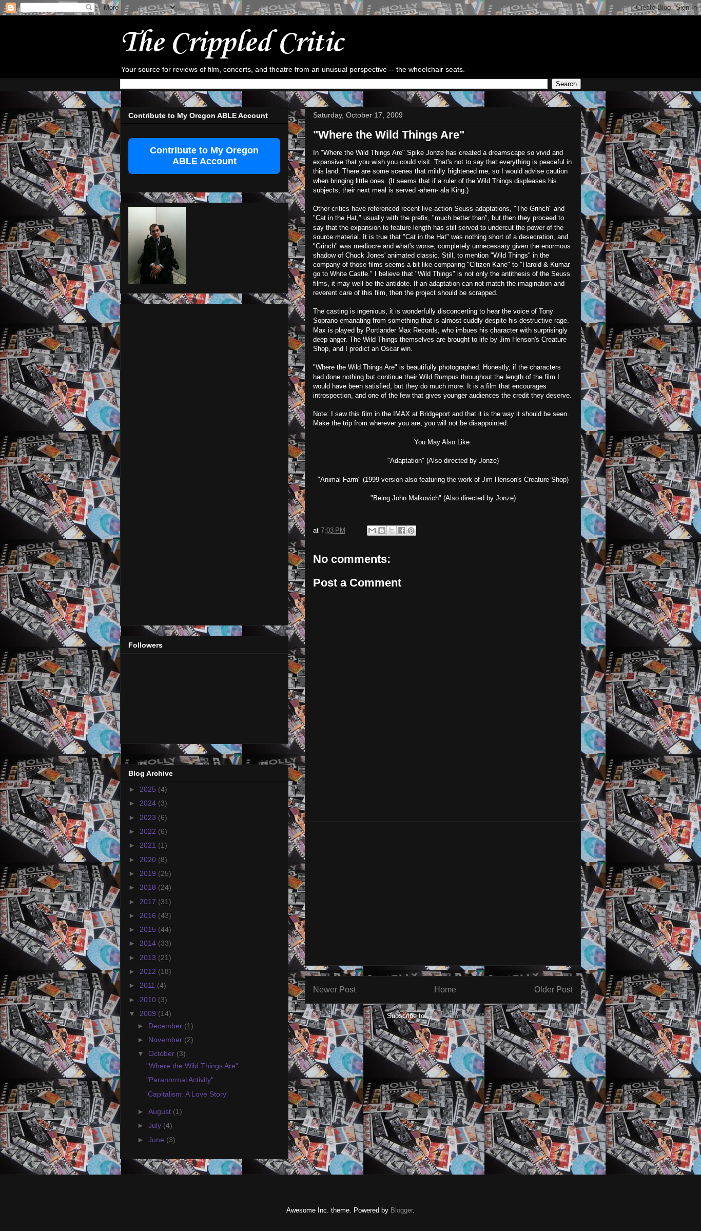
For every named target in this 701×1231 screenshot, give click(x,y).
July (155, 1125)
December (166, 1026)
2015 (149, 929)
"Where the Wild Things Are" (192, 1066)
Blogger (402, 1210)
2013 (149, 957)
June (157, 1140)
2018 (149, 887)
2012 (149, 971)
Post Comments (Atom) (464, 1016)
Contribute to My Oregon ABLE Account (204, 155)
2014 (149, 943)
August (160, 1111)
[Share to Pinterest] (411, 530)
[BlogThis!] (382, 530)
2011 (148, 985)
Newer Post (334, 989)
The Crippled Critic (231, 43)
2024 (149, 803)
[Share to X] (391, 530)
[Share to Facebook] (401, 530)
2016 (149, 915)
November (166, 1039)
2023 (149, 817)
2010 (149, 999)
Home (445, 989)
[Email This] (372, 530)
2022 (149, 831)
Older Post (553, 989)
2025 (149, 789)
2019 (149, 873)
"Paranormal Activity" (179, 1080)
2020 (149, 859)
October (162, 1053)
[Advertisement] (443, 893)
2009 (149, 1013)
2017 (149, 901)
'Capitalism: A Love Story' (187, 1094)
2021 (149, 845)
